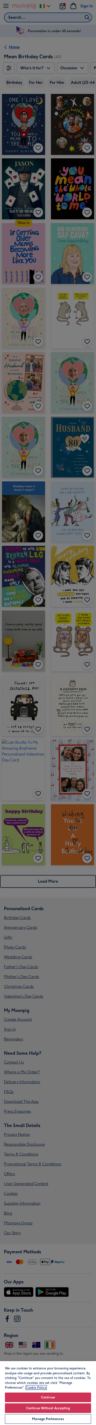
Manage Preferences (48, 1419)
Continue (48, 1397)
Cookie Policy (36, 1387)
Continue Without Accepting (48, 1408)
